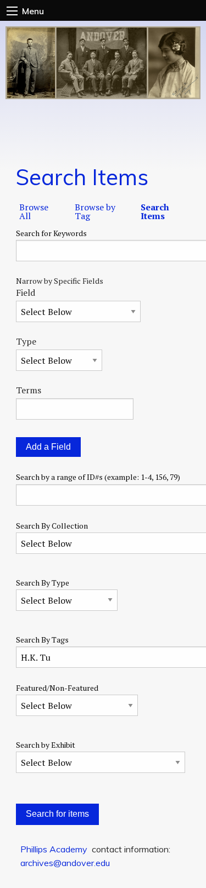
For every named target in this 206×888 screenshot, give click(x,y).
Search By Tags (42, 639)
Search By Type (42, 582)
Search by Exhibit (45, 745)
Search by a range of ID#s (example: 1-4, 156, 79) (98, 477)
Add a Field (48, 446)
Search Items (155, 211)
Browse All (33, 211)
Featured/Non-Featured (57, 688)
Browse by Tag (95, 211)
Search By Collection (52, 525)
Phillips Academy (53, 849)
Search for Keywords (51, 233)
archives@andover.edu (65, 862)
